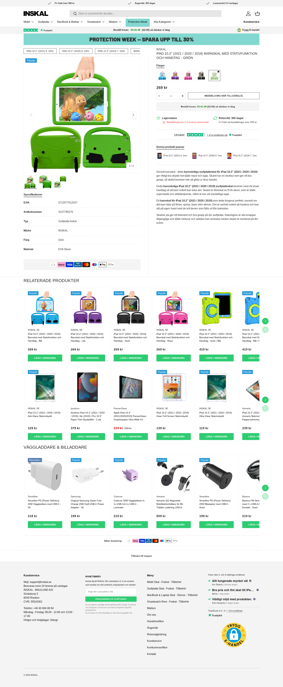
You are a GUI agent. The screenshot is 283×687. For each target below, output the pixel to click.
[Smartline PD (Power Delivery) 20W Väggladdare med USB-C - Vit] (45, 475)
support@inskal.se (40, 582)
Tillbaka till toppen (141, 556)
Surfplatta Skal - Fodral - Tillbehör (166, 588)
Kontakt (151, 654)
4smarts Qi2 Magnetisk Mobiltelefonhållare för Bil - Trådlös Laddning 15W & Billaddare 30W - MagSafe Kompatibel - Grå (170, 507)
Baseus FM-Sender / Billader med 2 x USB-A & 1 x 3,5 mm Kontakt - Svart (257, 504)
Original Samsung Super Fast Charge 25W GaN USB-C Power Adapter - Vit (87, 504)
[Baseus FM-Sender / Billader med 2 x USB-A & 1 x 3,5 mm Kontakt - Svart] (259, 475)
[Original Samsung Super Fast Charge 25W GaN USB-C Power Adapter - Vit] (88, 475)
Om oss (151, 614)
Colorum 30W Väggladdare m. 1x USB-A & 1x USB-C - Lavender (129, 504)
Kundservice (251, 21)
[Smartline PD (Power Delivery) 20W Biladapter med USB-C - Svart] (216, 475)
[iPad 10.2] (162, 75)
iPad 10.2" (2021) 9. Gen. (40, 51)
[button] (257, 13)
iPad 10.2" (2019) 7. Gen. (111, 51)
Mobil (27, 21)
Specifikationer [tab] (33, 194)
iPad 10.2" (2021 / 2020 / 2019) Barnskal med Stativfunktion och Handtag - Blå (44, 337)
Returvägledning (156, 634)
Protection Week (137, 21)
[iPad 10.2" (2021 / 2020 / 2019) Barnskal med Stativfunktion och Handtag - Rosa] (173, 308)
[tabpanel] (82, 226)
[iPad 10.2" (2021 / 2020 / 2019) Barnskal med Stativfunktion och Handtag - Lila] (88, 308)
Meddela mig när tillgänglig (224, 95)
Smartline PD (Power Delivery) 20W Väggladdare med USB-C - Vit (44, 504)
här (131, 613)
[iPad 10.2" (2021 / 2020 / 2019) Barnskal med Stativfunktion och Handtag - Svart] (131, 308)
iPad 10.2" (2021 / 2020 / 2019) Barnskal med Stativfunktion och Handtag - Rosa (173, 337)
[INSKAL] (36, 13)
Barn (136, 51)
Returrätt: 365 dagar (231, 118)
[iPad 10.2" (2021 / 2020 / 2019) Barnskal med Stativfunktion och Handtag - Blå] (45, 308)
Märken (113, 21)
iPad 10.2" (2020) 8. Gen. (76, 51)
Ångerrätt (152, 627)
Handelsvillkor (155, 621)
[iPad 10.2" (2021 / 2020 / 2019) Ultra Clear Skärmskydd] (216, 387)
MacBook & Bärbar (68, 21)
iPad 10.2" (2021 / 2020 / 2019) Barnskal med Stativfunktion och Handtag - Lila (87, 337)
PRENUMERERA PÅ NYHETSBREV (111, 599)
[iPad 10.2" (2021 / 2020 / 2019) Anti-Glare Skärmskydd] (45, 387)
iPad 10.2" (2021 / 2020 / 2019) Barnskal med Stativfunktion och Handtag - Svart (130, 337)
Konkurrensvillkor (157, 647)
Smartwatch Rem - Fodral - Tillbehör (168, 601)
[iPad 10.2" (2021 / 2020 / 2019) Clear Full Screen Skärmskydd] (173, 387)
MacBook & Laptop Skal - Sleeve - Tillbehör (172, 595)
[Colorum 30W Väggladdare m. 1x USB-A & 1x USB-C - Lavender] (131, 475)
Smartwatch (94, 21)
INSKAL (161, 49)
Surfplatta (43, 21)
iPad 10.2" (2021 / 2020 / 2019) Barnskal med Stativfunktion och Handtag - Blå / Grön (258, 337)
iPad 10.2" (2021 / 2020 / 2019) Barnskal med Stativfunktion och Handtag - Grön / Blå (216, 337)
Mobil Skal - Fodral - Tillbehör (164, 582)
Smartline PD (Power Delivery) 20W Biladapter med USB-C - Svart (215, 504)
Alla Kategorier (162, 21)
